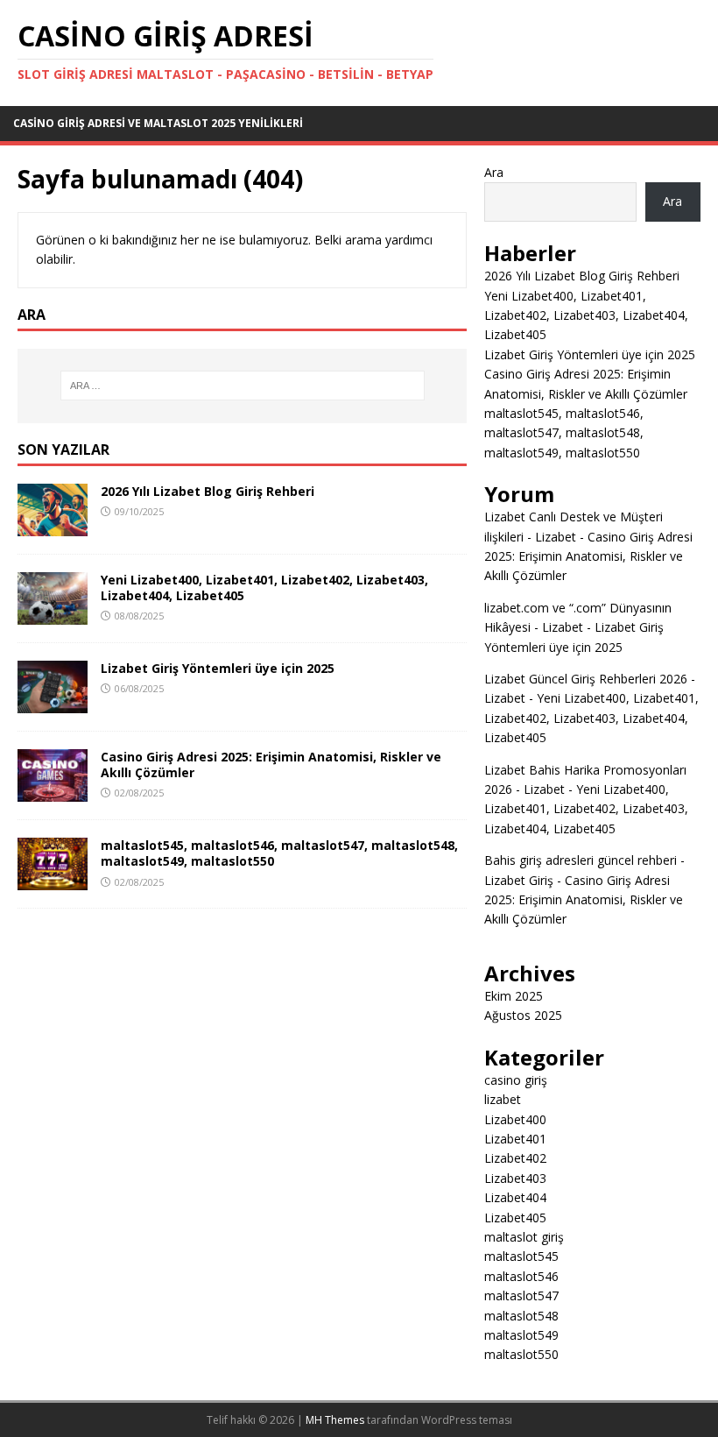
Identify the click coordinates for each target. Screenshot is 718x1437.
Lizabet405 (515, 1217)
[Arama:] (242, 385)
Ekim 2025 (513, 995)
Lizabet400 (515, 1119)
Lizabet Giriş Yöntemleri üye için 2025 (217, 668)
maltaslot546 (521, 1276)
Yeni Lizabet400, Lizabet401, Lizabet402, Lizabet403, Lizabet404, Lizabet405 (264, 587)
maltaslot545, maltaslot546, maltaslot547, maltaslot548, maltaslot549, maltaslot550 (279, 853)
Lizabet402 (515, 1158)
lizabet (502, 1099)
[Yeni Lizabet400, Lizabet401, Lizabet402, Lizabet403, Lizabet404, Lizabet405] (53, 614)
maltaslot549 (521, 1335)
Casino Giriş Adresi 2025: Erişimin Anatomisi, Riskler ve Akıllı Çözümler (271, 764)
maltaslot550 (521, 1354)
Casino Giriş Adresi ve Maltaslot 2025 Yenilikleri (158, 123)
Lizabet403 (515, 1178)
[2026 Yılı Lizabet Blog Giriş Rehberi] (53, 525)
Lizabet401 (515, 1138)
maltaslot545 (521, 1256)
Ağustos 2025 (523, 1015)
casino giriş (515, 1080)
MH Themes (335, 1419)
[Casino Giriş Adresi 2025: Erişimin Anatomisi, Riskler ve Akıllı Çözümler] (53, 791)
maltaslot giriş (524, 1236)
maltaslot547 (521, 1295)
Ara (493, 172)
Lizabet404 (515, 1197)
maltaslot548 (521, 1315)
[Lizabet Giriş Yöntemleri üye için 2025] (53, 703)
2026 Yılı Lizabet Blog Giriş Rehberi (207, 491)
